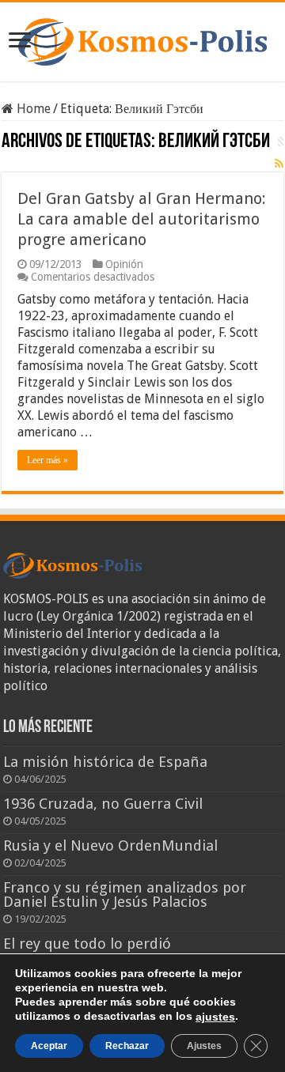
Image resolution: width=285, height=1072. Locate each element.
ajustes (215, 1016)
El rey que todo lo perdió (87, 943)
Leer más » (47, 460)
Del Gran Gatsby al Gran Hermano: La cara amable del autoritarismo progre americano (141, 219)
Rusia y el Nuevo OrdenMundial (110, 845)
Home (32, 108)
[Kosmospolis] (142, 39)
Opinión (124, 264)
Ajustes (204, 1045)
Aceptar (49, 1045)
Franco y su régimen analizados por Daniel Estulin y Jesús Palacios (124, 894)
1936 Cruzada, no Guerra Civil (103, 803)
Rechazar (127, 1045)
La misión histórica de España (105, 761)
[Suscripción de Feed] (279, 163)
